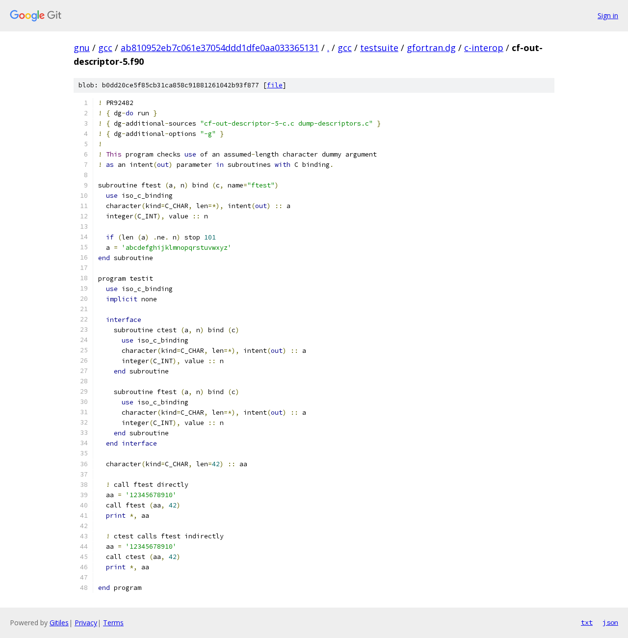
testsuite (379, 47)
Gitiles (59, 622)
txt (587, 622)
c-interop (483, 47)
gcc (105, 47)
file (275, 85)
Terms (113, 622)
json (610, 622)
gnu (82, 47)
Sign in (608, 15)
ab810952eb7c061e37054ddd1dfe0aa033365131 (220, 47)
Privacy (86, 622)
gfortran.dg (431, 47)
